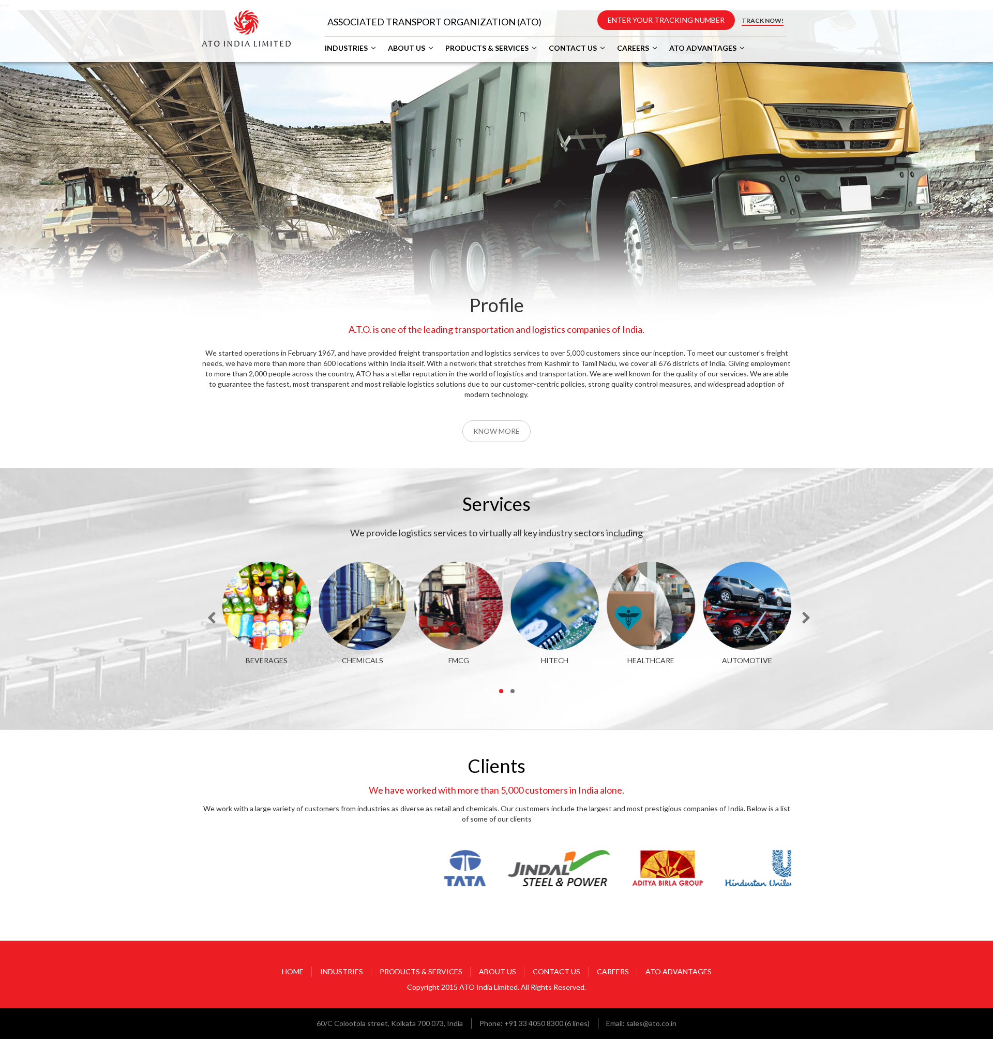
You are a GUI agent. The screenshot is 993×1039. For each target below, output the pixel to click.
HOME (293, 971)
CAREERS (633, 48)
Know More (496, 431)
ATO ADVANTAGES (702, 48)
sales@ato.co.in (651, 1023)
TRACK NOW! (763, 20)
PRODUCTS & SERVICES (487, 48)
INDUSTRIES (346, 48)
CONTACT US (573, 48)
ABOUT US (406, 48)
